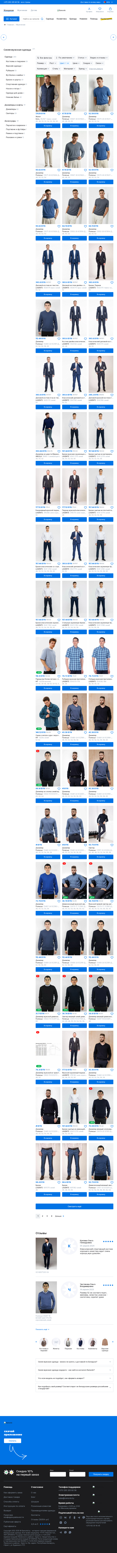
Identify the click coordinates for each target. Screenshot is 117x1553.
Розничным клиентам (41, 1506)
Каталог (13, 19)
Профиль (89, 11)
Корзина (110, 11)
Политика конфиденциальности (14, 1516)
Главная (10, 25)
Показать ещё (41, 1329)
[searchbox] (33, 18)
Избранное (100, 11)
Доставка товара (12, 1497)
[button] (59, 113)
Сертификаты (10, 1526)
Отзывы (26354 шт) (40, 1519)
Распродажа (106, 19)
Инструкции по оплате (14, 1506)
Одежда (50, 19)
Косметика (62, 19)
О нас (33, 1493)
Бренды (73, 19)
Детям (34, 10)
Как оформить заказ (13, 1493)
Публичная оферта (12, 1522)
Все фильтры (46, 58)
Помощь (94, 19)
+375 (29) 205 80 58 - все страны (17, 2)
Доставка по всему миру (90, 2)
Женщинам (9, 10)
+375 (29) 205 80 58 (67, 1490)
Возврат (7, 1511)
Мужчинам (22, 10)
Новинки (83, 19)
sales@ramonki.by (66, 1498)
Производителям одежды (43, 1511)
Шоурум (35, 1502)
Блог (33, 1497)
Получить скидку (101, 1474)
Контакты (35, 1515)
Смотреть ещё (74, 1206)
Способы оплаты (11, 1502)
